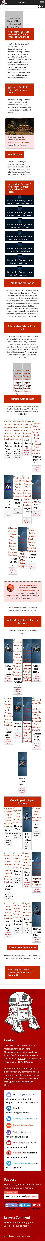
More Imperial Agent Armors (22, 947)
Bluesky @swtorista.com (25, 1118)
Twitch (21, 1058)
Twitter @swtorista (22, 1162)
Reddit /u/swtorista (23, 1125)
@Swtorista (10, 1051)
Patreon (17, 1152)
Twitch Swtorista (21, 1132)
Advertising (26, 1236)
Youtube (17, 1142)
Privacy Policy (15, 1236)
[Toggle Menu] (42, 2)
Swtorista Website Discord (28, 590)
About (6, 1236)
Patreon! (29, 1187)
